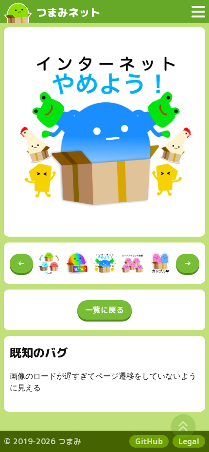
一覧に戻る (104, 310)
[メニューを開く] (198, 11)
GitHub (149, 441)
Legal (188, 441)
